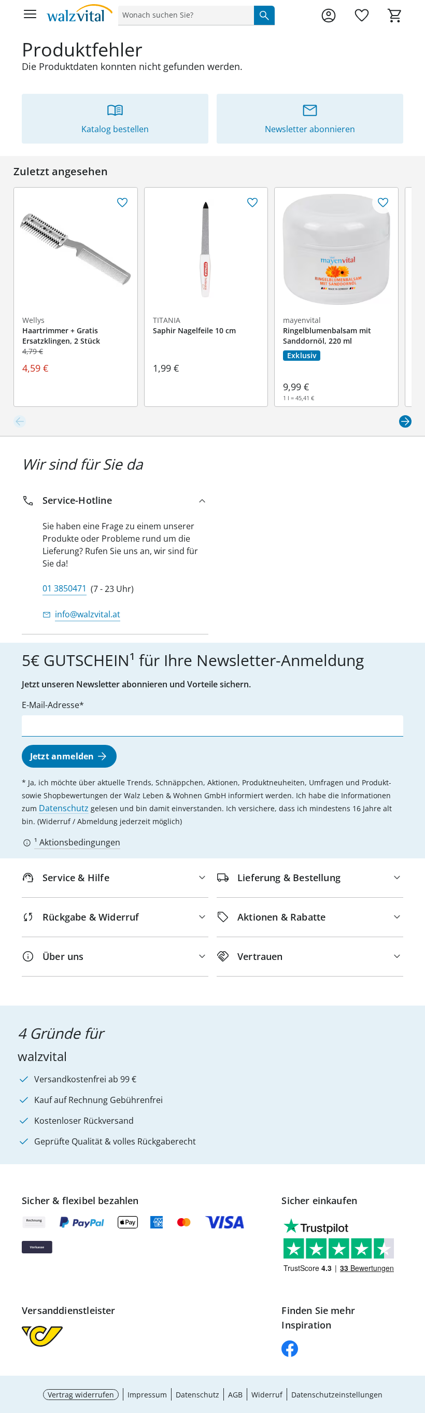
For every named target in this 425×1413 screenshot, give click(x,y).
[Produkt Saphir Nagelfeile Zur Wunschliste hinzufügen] (252, 203)
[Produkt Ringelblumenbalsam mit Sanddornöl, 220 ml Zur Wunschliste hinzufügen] (383, 203)
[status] (184, 15)
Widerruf (266, 1395)
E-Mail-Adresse (50, 705)
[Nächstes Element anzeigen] (405, 421)
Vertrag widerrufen (81, 1395)
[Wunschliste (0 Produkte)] (361, 15)
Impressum (147, 1395)
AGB (235, 1395)
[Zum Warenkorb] (395, 15)
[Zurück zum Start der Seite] (414, 1340)
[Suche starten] (264, 15)
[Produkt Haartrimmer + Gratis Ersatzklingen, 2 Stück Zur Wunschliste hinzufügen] (122, 203)
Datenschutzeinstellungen (336, 1395)
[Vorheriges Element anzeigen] (19, 421)
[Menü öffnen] (30, 15)
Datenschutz (64, 808)
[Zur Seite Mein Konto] (328, 15)
